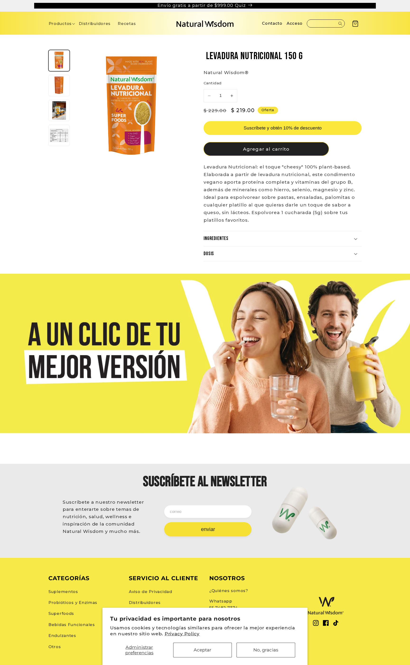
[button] (60, 24)
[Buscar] (340, 23)
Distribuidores (145, 602)
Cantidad (213, 83)
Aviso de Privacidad (150, 591)
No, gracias (265, 650)
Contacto (272, 23)
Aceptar (202, 650)
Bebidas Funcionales (71, 624)
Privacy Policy (182, 633)
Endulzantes (62, 635)
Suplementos (63, 591)
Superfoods (61, 613)
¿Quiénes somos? (228, 590)
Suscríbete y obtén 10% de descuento (283, 127)
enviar (208, 529)
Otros (54, 646)
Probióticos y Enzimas (72, 602)
